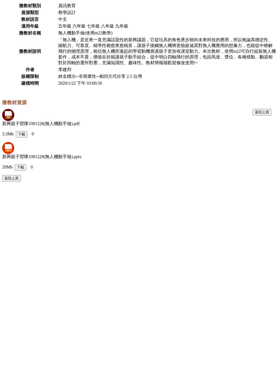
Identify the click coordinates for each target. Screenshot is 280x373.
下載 (21, 134)
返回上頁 (262, 112)
